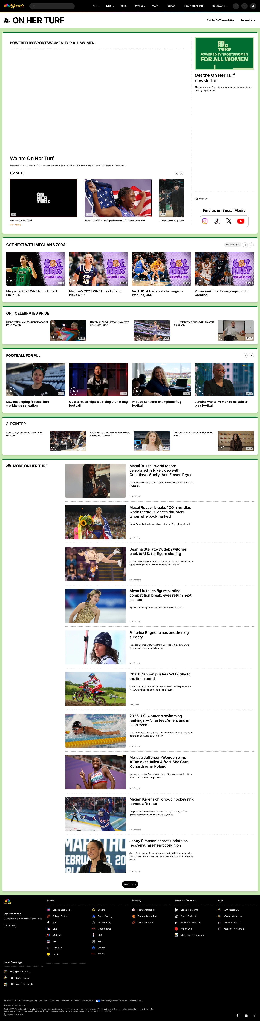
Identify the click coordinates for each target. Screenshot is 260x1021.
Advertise (8, 1001)
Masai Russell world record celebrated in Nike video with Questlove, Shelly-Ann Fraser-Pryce (160, 470)
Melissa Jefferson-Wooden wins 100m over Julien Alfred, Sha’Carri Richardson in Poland (159, 762)
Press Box (65, 1001)
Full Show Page (232, 245)
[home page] (14, 6)
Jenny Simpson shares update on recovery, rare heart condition (158, 843)
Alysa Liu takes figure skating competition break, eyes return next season (160, 595)
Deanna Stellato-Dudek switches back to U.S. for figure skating (158, 551)
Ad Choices (75, 1001)
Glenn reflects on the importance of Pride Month (27, 323)
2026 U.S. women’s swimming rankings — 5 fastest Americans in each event (159, 720)
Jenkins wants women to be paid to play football (221, 403)
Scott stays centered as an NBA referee (24, 434)
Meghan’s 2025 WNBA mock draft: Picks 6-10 (95, 293)
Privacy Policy (87, 1001)
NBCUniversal (20, 1005)
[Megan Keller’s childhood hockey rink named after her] (95, 814)
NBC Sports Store (51, 1001)
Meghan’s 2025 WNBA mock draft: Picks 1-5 (32, 293)
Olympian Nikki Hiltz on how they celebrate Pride (109, 323)
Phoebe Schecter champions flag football (156, 403)
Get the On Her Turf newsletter (215, 78)
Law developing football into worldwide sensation (27, 403)
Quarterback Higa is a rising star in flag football (98, 403)
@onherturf (201, 198)
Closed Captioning (29, 1001)
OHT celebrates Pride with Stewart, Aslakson (194, 323)
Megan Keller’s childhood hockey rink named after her (161, 801)
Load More (130, 884)
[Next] (181, 173)
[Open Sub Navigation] (99, 6)
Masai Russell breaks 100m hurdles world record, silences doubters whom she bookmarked (160, 512)
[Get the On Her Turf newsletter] (224, 53)
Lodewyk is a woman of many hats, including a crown (110, 434)
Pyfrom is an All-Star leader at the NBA (193, 434)
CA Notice (123, 1001)
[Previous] (176, 173)
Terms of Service (136, 1001)
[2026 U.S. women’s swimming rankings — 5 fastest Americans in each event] (95, 731)
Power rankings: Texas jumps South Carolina (222, 293)
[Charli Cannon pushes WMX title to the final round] (95, 689)
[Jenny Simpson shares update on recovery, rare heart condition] (95, 856)
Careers (17, 1001)
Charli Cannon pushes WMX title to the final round (160, 676)
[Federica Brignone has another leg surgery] (95, 647)
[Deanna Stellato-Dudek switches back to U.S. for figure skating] (95, 564)
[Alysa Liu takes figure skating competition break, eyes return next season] (95, 606)
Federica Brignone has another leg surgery (159, 634)
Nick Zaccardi (135, 496)
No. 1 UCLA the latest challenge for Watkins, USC (158, 293)
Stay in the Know (12, 913)
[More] (236, 6)
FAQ (40, 1001)
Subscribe (10, 925)
